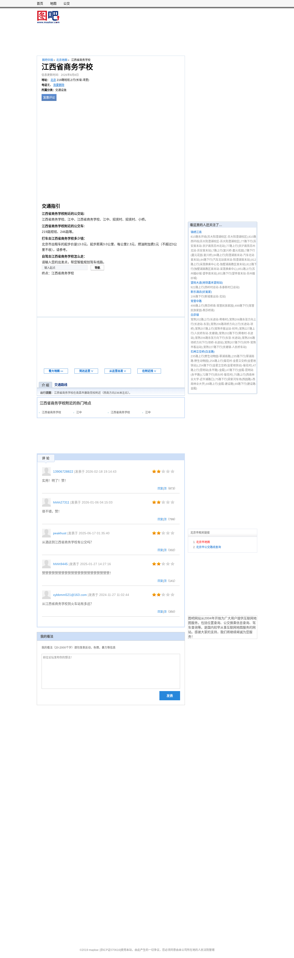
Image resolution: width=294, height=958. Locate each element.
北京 (53, 80)
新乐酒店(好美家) (201, 292)
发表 (170, 696)
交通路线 (60, 384)
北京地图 (61, 60)
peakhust (59, 533)
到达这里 (86, 371)
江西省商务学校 (51, 412)
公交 (66, 3)
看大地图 (56, 371)
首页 (40, 3)
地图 (53, 3)
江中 (79, 412)
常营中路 (196, 301)
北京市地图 (203, 542)
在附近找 (149, 371)
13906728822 (63, 471)
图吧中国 (47, 60)
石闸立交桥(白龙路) (203, 351)
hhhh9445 (60, 564)
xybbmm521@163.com (70, 595)
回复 (160, 488)
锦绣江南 (196, 232)
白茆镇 (195, 315)
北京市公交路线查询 (208, 547)
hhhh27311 (61, 502)
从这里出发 (117, 371)
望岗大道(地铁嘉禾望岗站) (207, 282)
